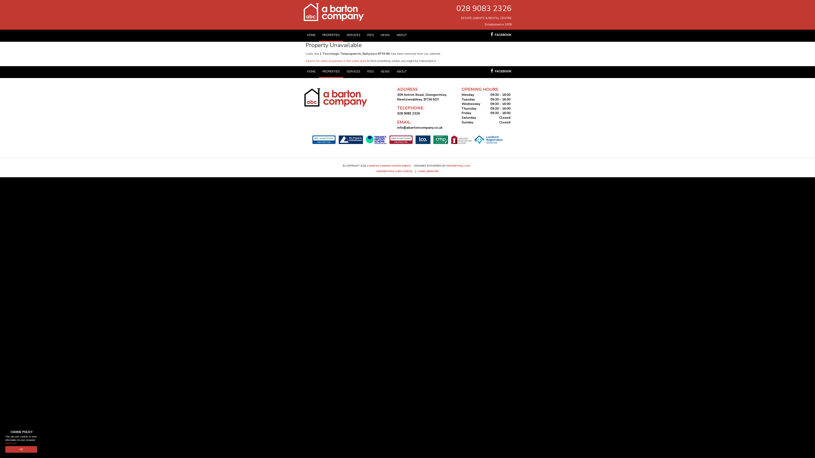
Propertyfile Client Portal (395, 171)
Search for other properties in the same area (336, 61)
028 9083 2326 (483, 8)
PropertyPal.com (458, 166)
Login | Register (428, 171)
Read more (11, 443)
